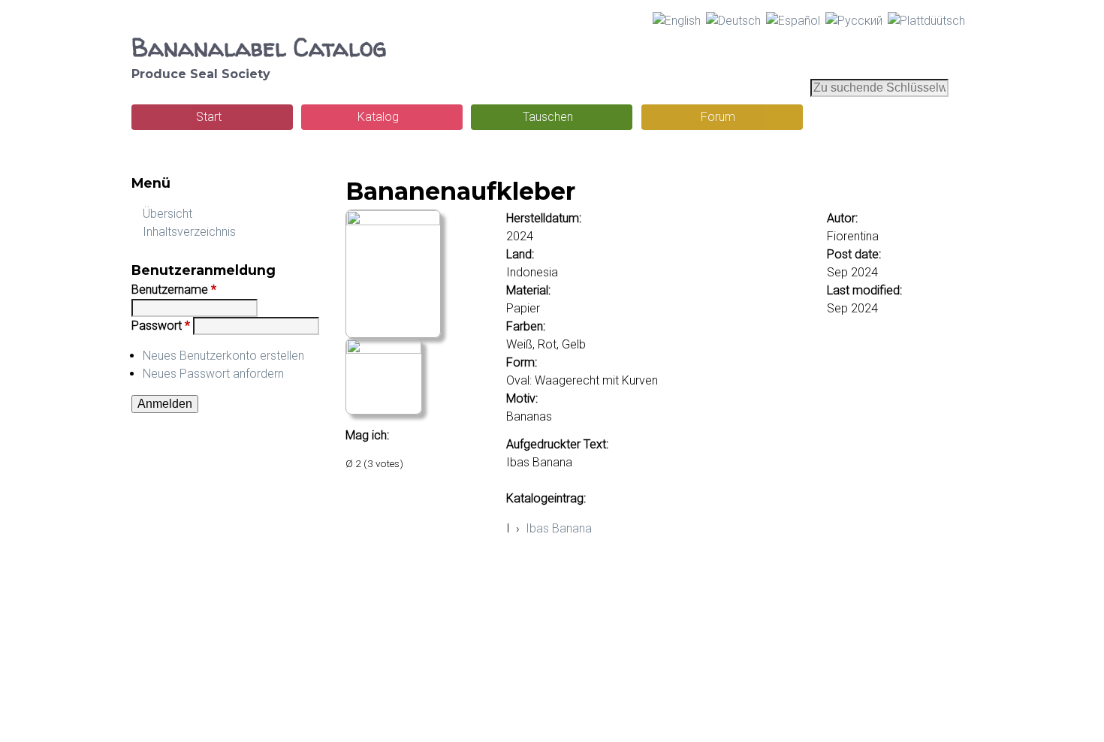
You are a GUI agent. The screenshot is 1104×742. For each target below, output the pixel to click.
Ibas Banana (559, 528)
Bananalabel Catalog (258, 47)
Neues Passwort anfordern (213, 373)
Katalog (378, 117)
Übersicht (167, 214)
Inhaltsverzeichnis (189, 232)
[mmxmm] (393, 221)
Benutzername (173, 289)
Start (209, 117)
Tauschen (548, 117)
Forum (718, 117)
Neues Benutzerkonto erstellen (223, 355)
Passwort (160, 325)
